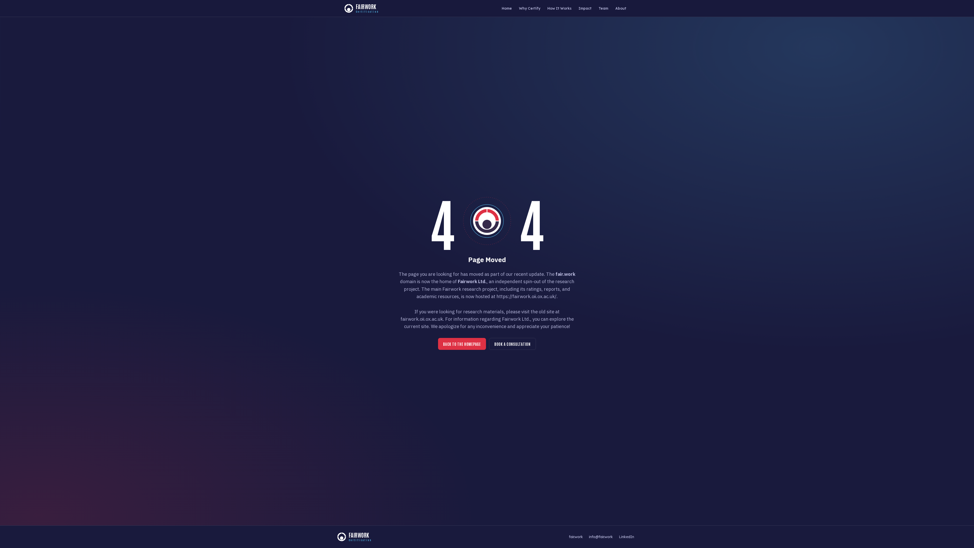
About (620, 8)
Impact (585, 8)
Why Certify (529, 8)
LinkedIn (626, 537)
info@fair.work (601, 537)
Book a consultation (512, 343)
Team (603, 8)
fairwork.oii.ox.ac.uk (422, 319)
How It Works (559, 8)
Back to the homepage (462, 343)
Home (507, 8)
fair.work (576, 537)
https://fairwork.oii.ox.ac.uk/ (526, 296)
